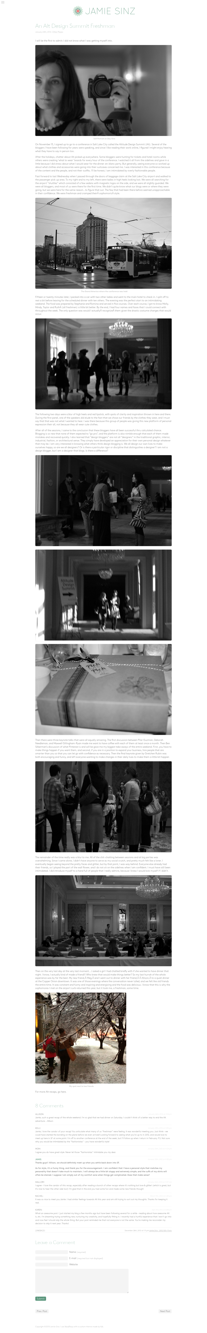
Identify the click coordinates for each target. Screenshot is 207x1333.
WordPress (69, 1327)
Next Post (165, 1311)
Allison (145, 978)
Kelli (37, 1128)
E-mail (86, 1258)
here (63, 1092)
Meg (89, 978)
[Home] (103, 11)
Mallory (39, 1182)
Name (77, 1252)
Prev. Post (42, 1311)
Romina (94, 304)
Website (73, 1264)
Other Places (57, 32)
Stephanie (79, 304)
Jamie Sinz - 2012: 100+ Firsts (160, 1230)
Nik (101, 1327)
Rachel (39, 1196)
